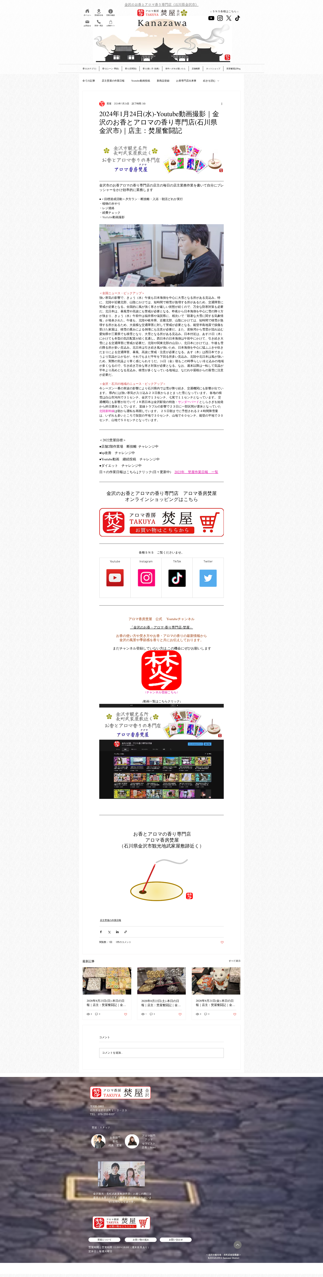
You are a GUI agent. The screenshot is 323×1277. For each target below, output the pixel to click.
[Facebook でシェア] (100, 931)
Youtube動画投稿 (140, 80)
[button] (196, 68)
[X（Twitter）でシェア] (109, 931)
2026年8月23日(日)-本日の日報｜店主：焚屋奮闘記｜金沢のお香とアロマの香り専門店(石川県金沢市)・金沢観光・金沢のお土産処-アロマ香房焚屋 (107, 1003)
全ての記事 (88, 80)
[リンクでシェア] (125, 931)
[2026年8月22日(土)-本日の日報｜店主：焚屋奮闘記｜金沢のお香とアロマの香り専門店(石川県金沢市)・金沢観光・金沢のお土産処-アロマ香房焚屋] (161, 981)
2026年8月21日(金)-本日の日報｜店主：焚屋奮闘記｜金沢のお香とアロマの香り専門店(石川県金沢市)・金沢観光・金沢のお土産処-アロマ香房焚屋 (216, 1003)
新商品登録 (163, 80)
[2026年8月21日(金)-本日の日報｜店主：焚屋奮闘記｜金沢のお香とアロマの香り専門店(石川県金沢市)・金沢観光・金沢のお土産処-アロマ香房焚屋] (216, 981)
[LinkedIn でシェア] (117, 931)
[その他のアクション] (222, 104)
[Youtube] (211, 18)
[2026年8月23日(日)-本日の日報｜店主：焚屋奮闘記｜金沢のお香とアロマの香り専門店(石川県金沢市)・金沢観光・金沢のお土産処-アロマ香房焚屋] (107, 981)
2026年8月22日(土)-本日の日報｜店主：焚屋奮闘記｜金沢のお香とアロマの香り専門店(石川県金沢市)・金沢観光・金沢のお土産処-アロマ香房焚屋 (161, 1003)
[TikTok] (237, 18)
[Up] (238, 1245)
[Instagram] (220, 18)
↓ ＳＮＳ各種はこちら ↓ (224, 11)
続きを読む (209, 80)
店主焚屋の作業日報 (113, 80)
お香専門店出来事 (186, 80)
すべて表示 (235, 961)
